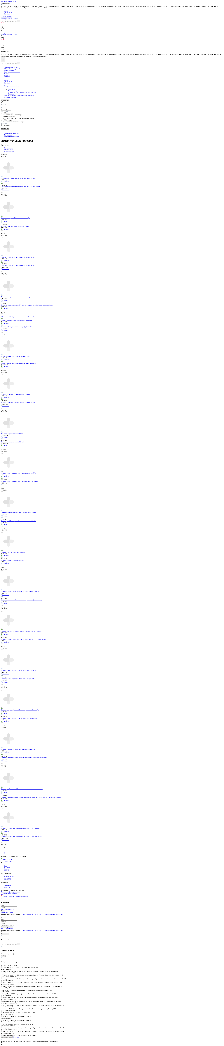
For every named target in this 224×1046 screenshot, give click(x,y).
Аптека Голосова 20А (80, 6)
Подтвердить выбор (6, 1037)
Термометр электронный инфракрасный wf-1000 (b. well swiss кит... (21, 828)
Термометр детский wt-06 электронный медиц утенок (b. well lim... (21, 591)
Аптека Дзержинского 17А (145, 6)
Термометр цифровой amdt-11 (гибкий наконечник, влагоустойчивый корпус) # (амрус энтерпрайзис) (31, 797)
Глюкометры (11, 89)
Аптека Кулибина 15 (114, 6)
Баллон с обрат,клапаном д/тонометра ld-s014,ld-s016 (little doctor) (20, 186)
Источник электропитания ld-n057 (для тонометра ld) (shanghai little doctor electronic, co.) (27, 305)
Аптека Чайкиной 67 (23, 6)
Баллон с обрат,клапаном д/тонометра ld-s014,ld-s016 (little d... (19, 178)
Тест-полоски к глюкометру (13, 114)
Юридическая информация (9, 893)
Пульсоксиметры (13, 91)
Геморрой (7, 75)
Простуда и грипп (9, 70)
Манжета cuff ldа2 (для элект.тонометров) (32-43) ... (16, 356)
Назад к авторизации (7, 928)
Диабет (6, 73)
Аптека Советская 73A (160, 6)
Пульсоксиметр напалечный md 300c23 (12, 442)
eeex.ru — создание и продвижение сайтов (15, 896)
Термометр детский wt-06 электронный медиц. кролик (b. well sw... (21, 631)
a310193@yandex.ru (6, 861)
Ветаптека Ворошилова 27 (9, 8)
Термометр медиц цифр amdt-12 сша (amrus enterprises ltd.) (18, 678)
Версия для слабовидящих (8, 1)
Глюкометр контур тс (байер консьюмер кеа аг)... (15, 218)
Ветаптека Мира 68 (200, 6)
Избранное (7, 879)
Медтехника (8, 135)
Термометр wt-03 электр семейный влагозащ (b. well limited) (18, 521)
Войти (3, 911)
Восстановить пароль (7, 909)
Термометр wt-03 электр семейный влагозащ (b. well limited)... (19, 512)
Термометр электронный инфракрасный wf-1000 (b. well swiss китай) (21, 836)
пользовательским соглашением (53, 914)
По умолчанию (8, 148)
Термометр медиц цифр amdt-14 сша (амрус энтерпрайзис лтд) (19, 718)
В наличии (7, 125)
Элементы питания (10, 97)
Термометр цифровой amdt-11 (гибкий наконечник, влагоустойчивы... (22, 789)
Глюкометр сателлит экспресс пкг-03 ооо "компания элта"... (18, 257)
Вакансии (7, 887)
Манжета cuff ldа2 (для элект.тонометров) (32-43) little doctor (18, 363)
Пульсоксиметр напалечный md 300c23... (13, 433)
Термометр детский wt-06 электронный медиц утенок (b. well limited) (21, 600)
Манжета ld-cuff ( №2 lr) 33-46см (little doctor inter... (16, 394)
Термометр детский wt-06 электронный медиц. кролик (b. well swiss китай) (23, 639)
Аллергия (7, 76)
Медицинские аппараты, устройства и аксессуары (19, 95)
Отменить (16, 1037)
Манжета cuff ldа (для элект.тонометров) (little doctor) (16, 327)
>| (4, 853)
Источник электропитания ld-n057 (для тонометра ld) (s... (18, 297)
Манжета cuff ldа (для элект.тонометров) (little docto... (16, 320)
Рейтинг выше (8, 149)
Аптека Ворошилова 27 (37, 6)
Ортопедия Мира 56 (188, 6)
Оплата (6, 869)
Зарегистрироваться (7, 912)
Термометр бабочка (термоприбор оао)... (13, 552)
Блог (5, 866)
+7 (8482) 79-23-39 (6, 17)
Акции (6, 11)
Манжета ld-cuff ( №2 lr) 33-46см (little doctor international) (18, 402)
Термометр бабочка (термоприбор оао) (12, 560)
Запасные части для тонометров (14, 121)
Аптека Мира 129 (92, 6)
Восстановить (5, 933)
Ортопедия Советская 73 (213, 6)
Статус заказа (8, 12)
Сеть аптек (7, 885)
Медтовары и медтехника (12, 133)
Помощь (6, 870)
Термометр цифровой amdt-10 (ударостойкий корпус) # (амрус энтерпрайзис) (24, 757)
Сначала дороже (9, 151)
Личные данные (9, 876)
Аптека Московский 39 (174, 6)
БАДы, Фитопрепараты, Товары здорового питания (19, 69)
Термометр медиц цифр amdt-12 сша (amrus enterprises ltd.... (19, 670)
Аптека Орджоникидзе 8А (129, 6)
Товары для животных (11, 67)
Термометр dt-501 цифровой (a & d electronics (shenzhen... (18, 473)
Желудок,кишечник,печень (12, 72)
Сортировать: (5, 145)
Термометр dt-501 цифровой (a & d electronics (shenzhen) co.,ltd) (19, 481)
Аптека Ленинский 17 (40, 8)
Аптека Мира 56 (103, 6)
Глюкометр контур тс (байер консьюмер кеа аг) (15, 226)
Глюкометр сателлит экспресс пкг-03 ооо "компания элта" (18, 265)
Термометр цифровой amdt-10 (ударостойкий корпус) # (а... (18, 749)
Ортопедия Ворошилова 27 (25, 8)
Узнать (3, 955)
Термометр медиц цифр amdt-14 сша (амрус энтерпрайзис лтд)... (20, 710)
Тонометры (11, 94)
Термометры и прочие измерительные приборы (22, 92)
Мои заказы (7, 878)
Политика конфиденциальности (10, 892)
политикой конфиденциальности (32, 914)
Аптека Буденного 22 (67, 6)
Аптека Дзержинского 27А (52, 6)
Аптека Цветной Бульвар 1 (9, 6)
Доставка (7, 14)
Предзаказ (7, 127)
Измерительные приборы (11, 136)
